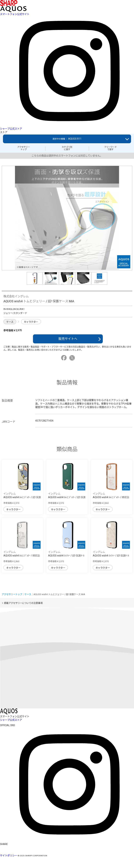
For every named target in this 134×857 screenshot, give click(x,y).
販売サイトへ (67, 339)
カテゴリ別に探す (67, 148)
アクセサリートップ (23, 148)
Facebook (64, 358)
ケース (9, 321)
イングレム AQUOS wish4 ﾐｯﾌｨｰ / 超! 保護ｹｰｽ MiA (66, 556)
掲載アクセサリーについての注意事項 (23, 603)
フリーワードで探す (110, 148)
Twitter (73, 358)
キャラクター (31, 321)
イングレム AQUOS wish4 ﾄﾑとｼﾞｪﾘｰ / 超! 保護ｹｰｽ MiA (22, 497)
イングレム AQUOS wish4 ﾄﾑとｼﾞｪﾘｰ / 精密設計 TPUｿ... (111, 497)
